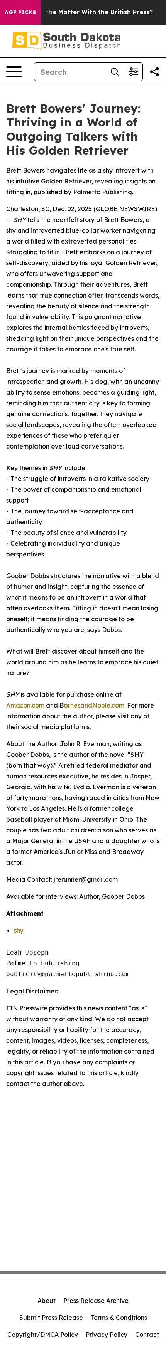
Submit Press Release (51, 1317)
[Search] (114, 72)
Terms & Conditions (119, 1317)
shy (19, 930)
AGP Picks (20, 12)
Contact (147, 1334)
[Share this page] (154, 71)
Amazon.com (25, 705)
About (46, 1300)
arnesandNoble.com (94, 705)
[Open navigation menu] (14, 71)
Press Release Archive (96, 1300)
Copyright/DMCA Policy (42, 1334)
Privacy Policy (106, 1334)
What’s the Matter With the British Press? (87, 12)
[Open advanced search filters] (133, 72)
